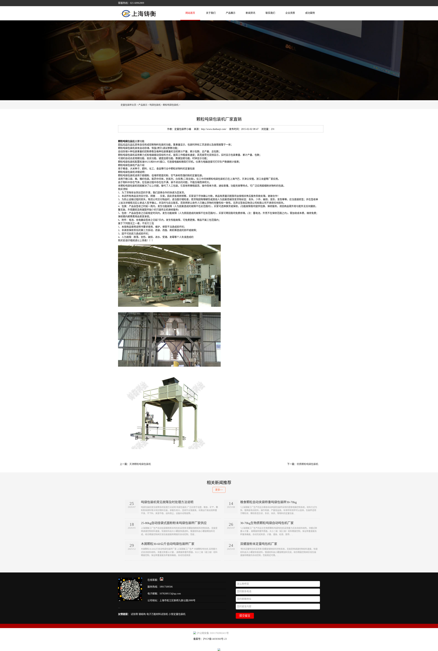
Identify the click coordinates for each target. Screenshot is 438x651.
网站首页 (190, 13)
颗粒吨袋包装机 (170, 105)
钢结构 (142, 614)
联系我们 (270, 13)
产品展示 (230, 13)
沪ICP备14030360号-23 (215, 639)
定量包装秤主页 (128, 105)
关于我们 (211, 13)
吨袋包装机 (155, 105)
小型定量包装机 (177, 614)
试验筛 (134, 614)
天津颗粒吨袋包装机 (140, 464)
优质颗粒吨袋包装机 (307, 464)
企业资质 (290, 13)
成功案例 (310, 13)
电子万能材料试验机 (157, 614)
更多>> (219, 489)
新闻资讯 (250, 13)
